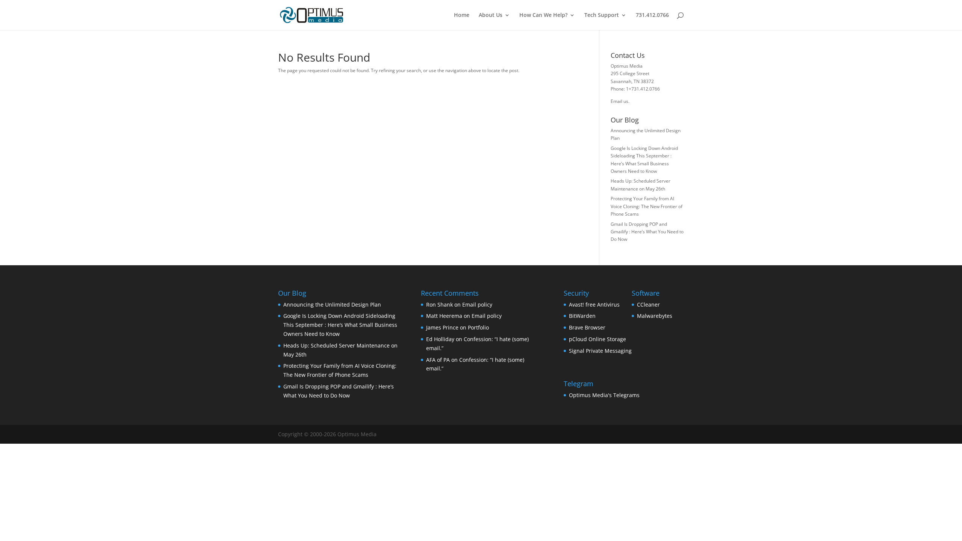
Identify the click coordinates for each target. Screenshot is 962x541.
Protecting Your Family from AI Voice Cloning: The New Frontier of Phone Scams (646, 206)
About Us (490, 15)
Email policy (477, 304)
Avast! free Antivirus (594, 304)
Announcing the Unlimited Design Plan (332, 304)
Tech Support (601, 15)
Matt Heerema (444, 315)
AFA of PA (438, 359)
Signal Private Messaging (600, 350)
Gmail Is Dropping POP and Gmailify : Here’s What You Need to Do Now (647, 232)
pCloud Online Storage (597, 339)
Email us (619, 101)
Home (461, 15)
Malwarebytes (654, 315)
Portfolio (478, 327)
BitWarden (582, 315)
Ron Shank (439, 304)
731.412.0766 (652, 15)
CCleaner (648, 304)
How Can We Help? (543, 15)
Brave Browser (587, 327)
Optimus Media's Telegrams (604, 395)
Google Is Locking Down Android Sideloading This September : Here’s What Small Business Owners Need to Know (340, 324)
